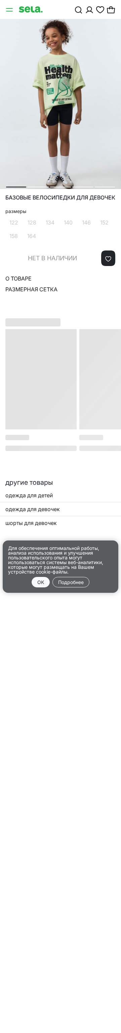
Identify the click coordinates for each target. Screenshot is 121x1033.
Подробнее (71, 582)
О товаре (18, 278)
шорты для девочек (31, 523)
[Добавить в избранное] (108, 258)
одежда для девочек (32, 509)
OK (40, 582)
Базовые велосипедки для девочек (60, 197)
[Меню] (10, 9)
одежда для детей (29, 495)
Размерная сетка (31, 289)
